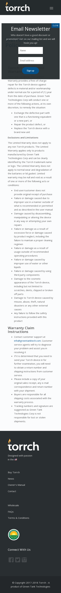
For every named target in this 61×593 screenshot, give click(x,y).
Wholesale (13, 505)
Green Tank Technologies (36, 586)
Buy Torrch (14, 472)
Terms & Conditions (18, 517)
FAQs (11, 511)
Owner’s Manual (16, 484)
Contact (12, 491)
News (11, 478)
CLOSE (55, 25)
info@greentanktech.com (27, 340)
